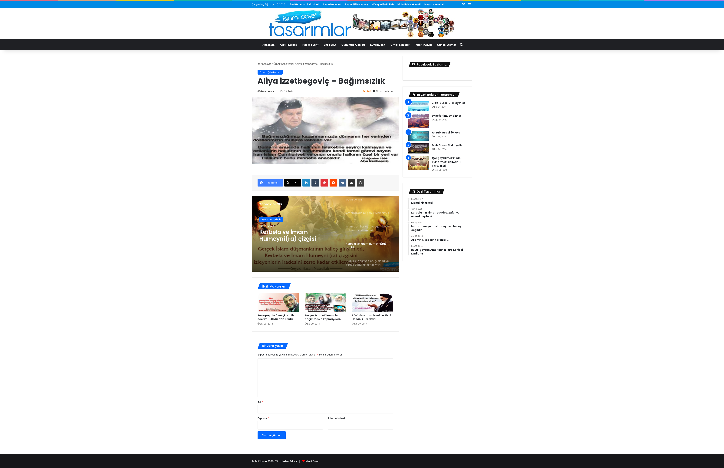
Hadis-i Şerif (310, 44)
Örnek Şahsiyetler (283, 63)
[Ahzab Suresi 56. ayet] (418, 136)
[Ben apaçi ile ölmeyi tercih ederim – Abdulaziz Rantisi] (278, 302)
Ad (260, 402)
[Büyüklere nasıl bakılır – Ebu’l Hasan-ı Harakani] (372, 302)
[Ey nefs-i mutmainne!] (418, 121)
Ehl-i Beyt (330, 44)
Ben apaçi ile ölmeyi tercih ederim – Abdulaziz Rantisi (276, 317)
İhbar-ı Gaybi (423, 44)
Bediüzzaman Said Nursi (304, 4)
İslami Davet (312, 461)
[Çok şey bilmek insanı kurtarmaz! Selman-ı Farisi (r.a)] (418, 163)
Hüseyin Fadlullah (383, 4)
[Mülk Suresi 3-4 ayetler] (418, 148)
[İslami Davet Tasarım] (362, 24)
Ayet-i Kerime (288, 44)
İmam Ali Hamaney (356, 4)
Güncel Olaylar (446, 44)
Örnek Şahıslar (400, 44)
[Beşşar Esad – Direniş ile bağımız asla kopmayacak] (325, 302)
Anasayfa (268, 44)
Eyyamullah (377, 44)
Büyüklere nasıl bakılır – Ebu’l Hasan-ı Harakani (371, 317)
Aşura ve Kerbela (271, 219)
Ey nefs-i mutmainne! (446, 116)
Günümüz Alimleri (353, 44)
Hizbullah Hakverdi (409, 4)
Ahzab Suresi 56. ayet (447, 132)
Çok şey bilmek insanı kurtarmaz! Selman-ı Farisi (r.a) (446, 162)
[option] (325, 234)
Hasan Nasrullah (434, 4)
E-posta (263, 418)
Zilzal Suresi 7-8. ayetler (448, 103)
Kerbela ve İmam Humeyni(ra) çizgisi (287, 235)
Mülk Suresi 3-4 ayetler (448, 145)
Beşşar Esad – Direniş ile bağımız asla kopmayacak (323, 317)
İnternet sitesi (336, 418)
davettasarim (267, 91)
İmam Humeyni (332, 4)
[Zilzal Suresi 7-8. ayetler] (418, 106)
